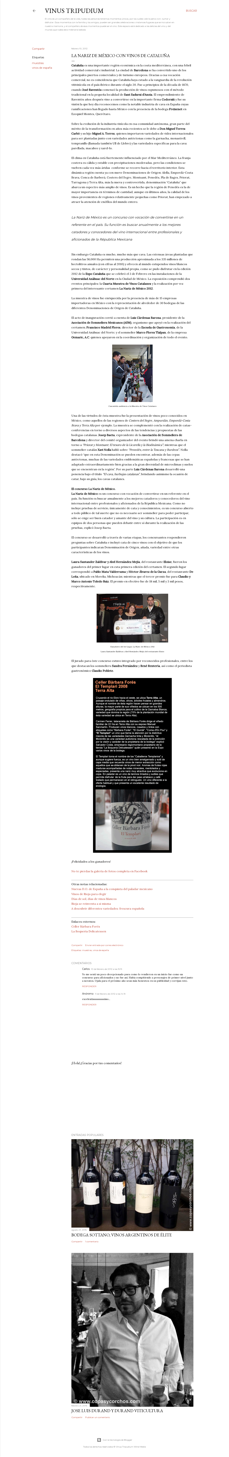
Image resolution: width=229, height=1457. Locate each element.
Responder (89, 986)
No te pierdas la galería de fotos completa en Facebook (109, 871)
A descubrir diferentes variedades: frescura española (107, 908)
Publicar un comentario (97, 1417)
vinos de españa (42, 67)
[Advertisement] (132, 1099)
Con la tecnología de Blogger (117, 1440)
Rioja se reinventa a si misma (91, 903)
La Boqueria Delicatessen (88, 931)
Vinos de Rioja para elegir (88, 894)
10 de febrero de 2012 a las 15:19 (106, 969)
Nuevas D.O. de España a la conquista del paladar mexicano (112, 889)
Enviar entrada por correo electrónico (104, 945)
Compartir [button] (38, 48)
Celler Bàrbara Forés (85, 926)
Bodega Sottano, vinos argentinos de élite (121, 1235)
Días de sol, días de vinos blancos (94, 899)
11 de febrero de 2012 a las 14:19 (110, 993)
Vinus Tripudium (74, 10)
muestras (38, 63)
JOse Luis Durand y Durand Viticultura (117, 1410)
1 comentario (91, 1241)
